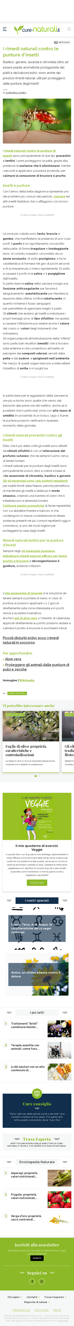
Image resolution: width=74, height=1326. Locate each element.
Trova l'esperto (54, 1297)
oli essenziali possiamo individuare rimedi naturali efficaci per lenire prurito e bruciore (35, 556)
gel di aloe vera (25, 618)
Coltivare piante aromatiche (23, 505)
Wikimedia (27, 680)
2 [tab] (38, 776)
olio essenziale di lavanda (24, 593)
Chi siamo (14, 1297)
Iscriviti (37, 1258)
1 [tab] (36, 776)
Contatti (32, 1297)
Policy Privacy (42, 1310)
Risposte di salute (35, 1302)
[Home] (37, 30)
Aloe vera (13, 659)
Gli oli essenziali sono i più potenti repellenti (35, 481)
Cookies (57, 1310)
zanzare (59, 196)
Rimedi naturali (17, 693)
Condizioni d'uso (21, 1310)
